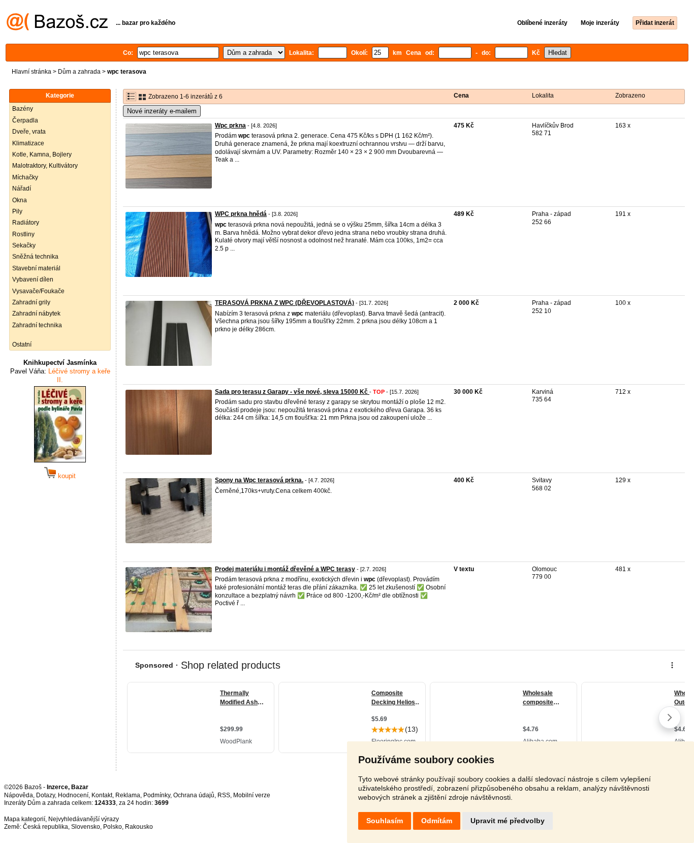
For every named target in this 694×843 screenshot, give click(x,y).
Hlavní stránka (31, 71)
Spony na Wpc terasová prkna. (259, 480)
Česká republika (45, 826)
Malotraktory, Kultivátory (45, 165)
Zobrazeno (630, 95)
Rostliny (23, 234)
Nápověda (18, 795)
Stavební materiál (36, 268)
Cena (461, 95)
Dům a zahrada (79, 71)
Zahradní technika (37, 325)
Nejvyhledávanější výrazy (83, 819)
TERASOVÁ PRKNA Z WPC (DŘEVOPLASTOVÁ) (284, 302)
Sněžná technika (35, 256)
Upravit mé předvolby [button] (507, 821)
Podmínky (156, 795)
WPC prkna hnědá (241, 213)
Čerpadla (25, 120)
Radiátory (25, 222)
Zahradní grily (31, 302)
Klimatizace (28, 143)
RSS (223, 795)
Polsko (112, 826)
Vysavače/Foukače (38, 291)
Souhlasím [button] (384, 821)
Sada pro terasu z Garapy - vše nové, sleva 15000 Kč (292, 391)
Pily (17, 211)
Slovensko (85, 826)
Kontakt (101, 795)
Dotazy (45, 795)
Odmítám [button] (436, 821)
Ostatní (21, 344)
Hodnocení (73, 795)
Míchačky (25, 177)
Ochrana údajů (193, 795)
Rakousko (139, 826)
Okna (19, 200)
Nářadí (21, 188)
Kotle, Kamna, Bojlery (42, 154)
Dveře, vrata (29, 131)
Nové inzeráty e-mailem (162, 111)
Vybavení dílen (32, 279)
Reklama (127, 795)
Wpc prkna (230, 125)
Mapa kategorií (24, 819)
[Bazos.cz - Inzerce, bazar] (57, 28)
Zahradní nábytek (36, 313)
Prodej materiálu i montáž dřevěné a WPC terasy (285, 569)
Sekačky (24, 245)
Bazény (22, 108)
